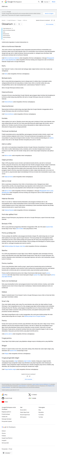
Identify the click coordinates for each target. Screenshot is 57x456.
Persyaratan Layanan (7, 421)
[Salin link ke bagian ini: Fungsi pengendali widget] (20, 358)
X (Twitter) (41, 414)
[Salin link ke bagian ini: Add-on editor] (12, 144)
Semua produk (5, 442)
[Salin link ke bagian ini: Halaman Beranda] (15, 199)
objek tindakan (27, 361)
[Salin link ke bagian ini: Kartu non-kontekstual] (18, 281)
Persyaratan (5, 449)
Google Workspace (11, 20)
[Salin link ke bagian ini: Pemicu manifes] (14, 263)
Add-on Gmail (8, 190)
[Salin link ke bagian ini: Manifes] (8, 251)
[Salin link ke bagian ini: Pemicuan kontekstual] (18, 131)
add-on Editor (19, 228)
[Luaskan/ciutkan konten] (12, 28)
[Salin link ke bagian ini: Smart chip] (10, 301)
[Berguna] (52, 20)
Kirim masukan (49, 24)
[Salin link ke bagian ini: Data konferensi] (14, 92)
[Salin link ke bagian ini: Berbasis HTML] (13, 224)
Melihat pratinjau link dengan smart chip (15, 246)
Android (3, 431)
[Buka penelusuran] (39, 2)
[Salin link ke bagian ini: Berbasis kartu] (13, 78)
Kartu (6, 73)
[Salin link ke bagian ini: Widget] (8, 346)
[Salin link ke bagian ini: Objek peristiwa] (14, 160)
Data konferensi (9, 102)
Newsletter (41, 412)
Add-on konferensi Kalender (12, 58)
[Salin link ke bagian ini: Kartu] (7, 66)
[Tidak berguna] (54, 20)
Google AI (4, 440)
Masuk (53, 1)
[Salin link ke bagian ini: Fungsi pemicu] (13, 338)
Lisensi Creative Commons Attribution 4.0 (41, 384)
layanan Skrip (36, 275)
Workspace (17, 2)
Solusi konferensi (9, 114)
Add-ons (5, 6)
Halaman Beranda (9, 210)
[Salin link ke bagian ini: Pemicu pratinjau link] (17, 233)
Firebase (4, 435)
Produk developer (6, 414)
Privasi (10, 449)
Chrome (4, 433)
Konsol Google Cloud (25, 414)
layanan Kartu (49, 227)
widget (16, 361)
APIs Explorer (23, 417)
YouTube (41, 417)
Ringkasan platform (6, 411)
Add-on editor (8, 155)
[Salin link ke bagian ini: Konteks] (8, 118)
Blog (40, 410)
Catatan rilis (4, 416)
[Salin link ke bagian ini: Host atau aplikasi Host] (18, 214)
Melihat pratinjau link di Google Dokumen (34, 316)
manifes (51, 138)
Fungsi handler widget (10, 369)
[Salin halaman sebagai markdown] (19, 24)
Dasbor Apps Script (24, 412)
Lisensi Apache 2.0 (22, 385)
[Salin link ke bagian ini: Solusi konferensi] (14, 106)
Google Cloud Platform (7, 438)
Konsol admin (23, 410)
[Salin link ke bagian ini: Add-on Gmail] (12, 181)
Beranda (3, 20)
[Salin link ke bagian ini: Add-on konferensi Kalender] (22, 47)
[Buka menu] (2, 2)
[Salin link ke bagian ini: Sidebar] (8, 292)
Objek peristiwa (9, 176)
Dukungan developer (6, 419)
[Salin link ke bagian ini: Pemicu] (8, 321)
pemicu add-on (8, 334)
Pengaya (19, 20)
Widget (6, 353)
